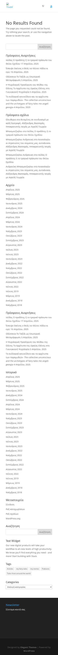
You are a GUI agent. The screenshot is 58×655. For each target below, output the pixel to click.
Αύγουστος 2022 (14, 282)
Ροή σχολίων (12, 513)
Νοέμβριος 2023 (14, 231)
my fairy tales (21, 568)
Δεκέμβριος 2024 (14, 208)
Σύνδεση (10, 504)
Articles (10, 568)
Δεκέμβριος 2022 (14, 263)
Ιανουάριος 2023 (14, 258)
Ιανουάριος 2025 (14, 203)
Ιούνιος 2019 (12, 291)
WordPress (29, 650)
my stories (34, 568)
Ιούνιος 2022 (12, 286)
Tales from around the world (18, 573)
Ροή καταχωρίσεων (15, 509)
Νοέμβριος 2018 (14, 305)
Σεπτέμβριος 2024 (15, 212)
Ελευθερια (11, 119)
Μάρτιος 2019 (13, 295)
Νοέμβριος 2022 (14, 268)
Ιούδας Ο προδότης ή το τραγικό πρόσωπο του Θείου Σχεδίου (27, 158)
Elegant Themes (28, 647)
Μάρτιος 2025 (13, 194)
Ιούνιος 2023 (12, 254)
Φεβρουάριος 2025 (15, 198)
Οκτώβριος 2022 (14, 272)
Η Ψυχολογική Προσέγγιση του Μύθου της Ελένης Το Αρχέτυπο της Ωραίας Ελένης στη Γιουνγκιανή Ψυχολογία (28, 88)
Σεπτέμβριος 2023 (15, 240)
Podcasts (45, 568)
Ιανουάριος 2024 (14, 226)
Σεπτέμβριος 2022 (15, 277)
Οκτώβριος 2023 (14, 235)
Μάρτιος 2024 (13, 221)
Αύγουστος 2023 (14, 245)
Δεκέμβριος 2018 (14, 300)
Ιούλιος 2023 (12, 249)
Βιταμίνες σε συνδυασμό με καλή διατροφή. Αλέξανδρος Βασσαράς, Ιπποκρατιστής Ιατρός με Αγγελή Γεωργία (27, 123)
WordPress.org (13, 518)
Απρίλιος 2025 (13, 189)
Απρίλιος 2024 (13, 217)
